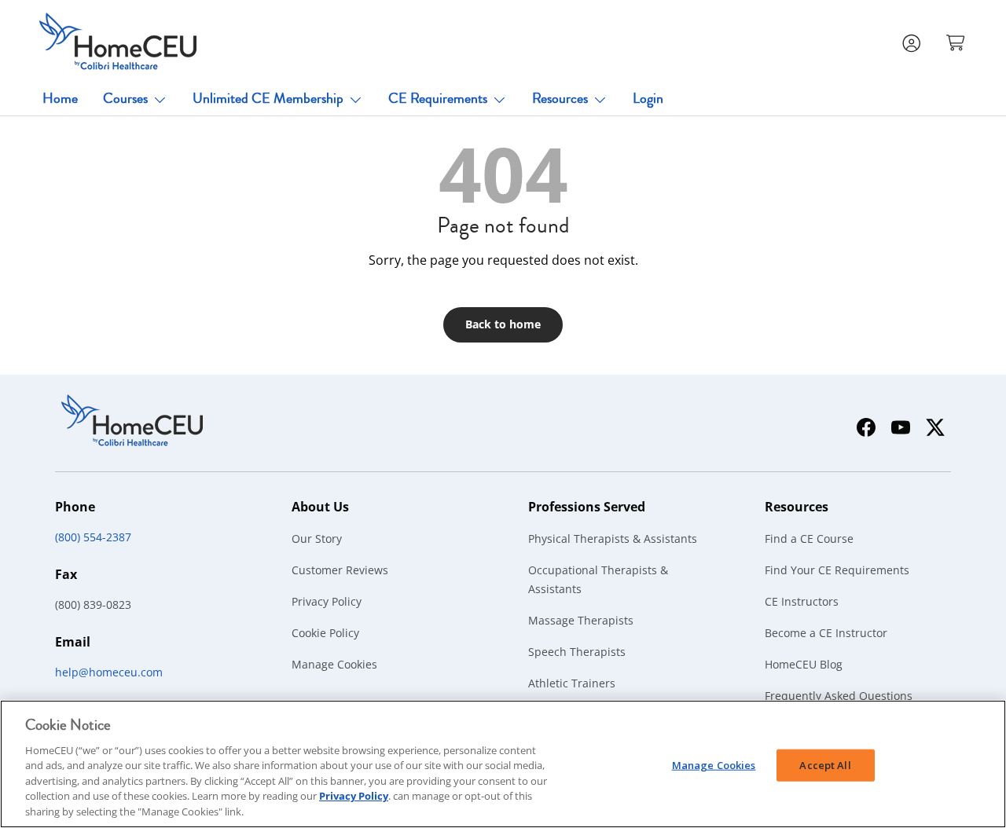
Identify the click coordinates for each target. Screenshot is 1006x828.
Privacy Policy (327, 601)
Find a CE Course (809, 538)
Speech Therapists (577, 651)
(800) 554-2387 (93, 536)
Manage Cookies (334, 664)
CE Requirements (437, 98)
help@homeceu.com (109, 672)
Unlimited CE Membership (268, 98)
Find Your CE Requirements (837, 569)
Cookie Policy (325, 632)
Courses (125, 98)
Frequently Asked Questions (838, 695)
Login (648, 98)
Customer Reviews (340, 569)
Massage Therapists (580, 620)
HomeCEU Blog (804, 664)
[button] (957, 41)
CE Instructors (802, 601)
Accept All (824, 764)
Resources (560, 98)
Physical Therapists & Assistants (612, 538)
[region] (503, 764)
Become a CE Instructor (826, 632)
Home (60, 98)
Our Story (317, 538)
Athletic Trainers (571, 683)
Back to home (503, 324)
